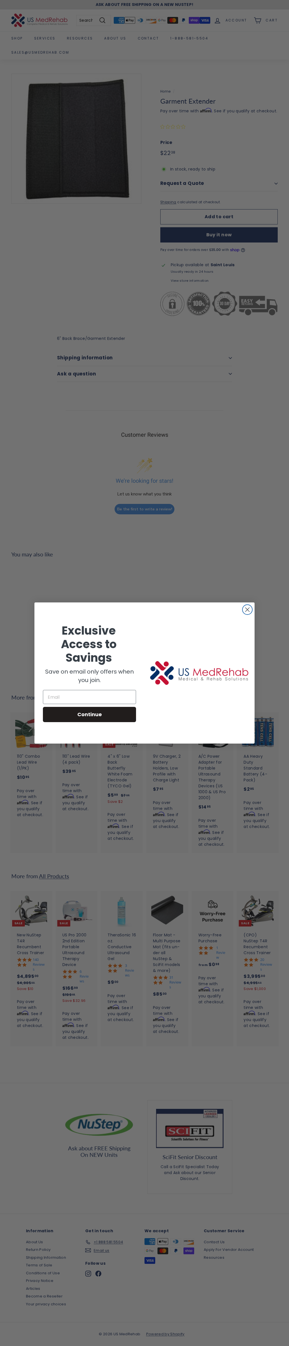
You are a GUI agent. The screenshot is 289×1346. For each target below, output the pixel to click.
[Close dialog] (247, 610)
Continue (89, 714)
